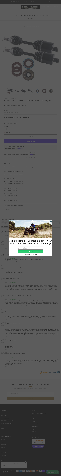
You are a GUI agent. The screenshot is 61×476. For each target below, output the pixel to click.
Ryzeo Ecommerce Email (20, 256)
